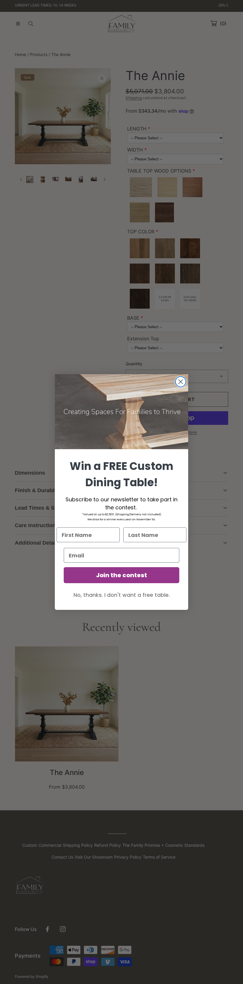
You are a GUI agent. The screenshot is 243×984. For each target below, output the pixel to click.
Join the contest (121, 575)
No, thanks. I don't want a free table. (121, 595)
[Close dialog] (180, 382)
